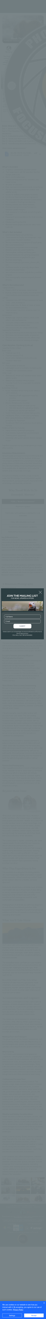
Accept (33, 1315)
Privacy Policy (18, 1309)
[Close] (43, 1304)
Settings (12, 1315)
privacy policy (23, 633)
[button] (40, 592)
